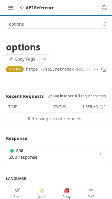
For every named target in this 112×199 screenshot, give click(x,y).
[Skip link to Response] (2, 138)
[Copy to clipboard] (103, 69)
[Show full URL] (95, 69)
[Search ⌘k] (104, 7)
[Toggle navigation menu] (11, 7)
